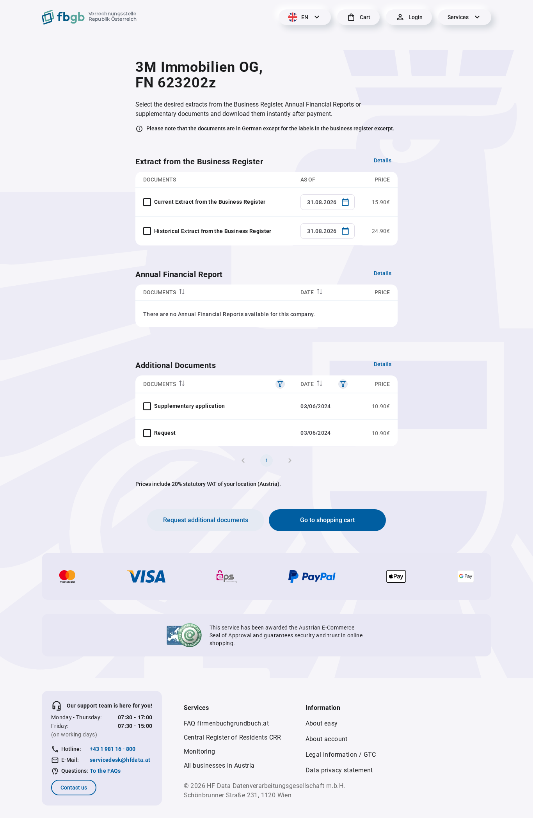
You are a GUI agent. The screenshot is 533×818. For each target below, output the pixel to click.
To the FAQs (105, 771)
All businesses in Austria (219, 765)
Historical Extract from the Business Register (213, 231)
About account (327, 739)
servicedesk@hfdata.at (120, 760)
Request (165, 433)
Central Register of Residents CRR (232, 737)
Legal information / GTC (341, 754)
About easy (322, 723)
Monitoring (199, 751)
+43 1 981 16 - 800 (112, 749)
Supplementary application (189, 406)
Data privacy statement (339, 770)
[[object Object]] (280, 384)
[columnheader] (214, 293)
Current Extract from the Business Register (210, 202)
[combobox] (327, 202)
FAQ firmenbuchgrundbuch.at (226, 723)
